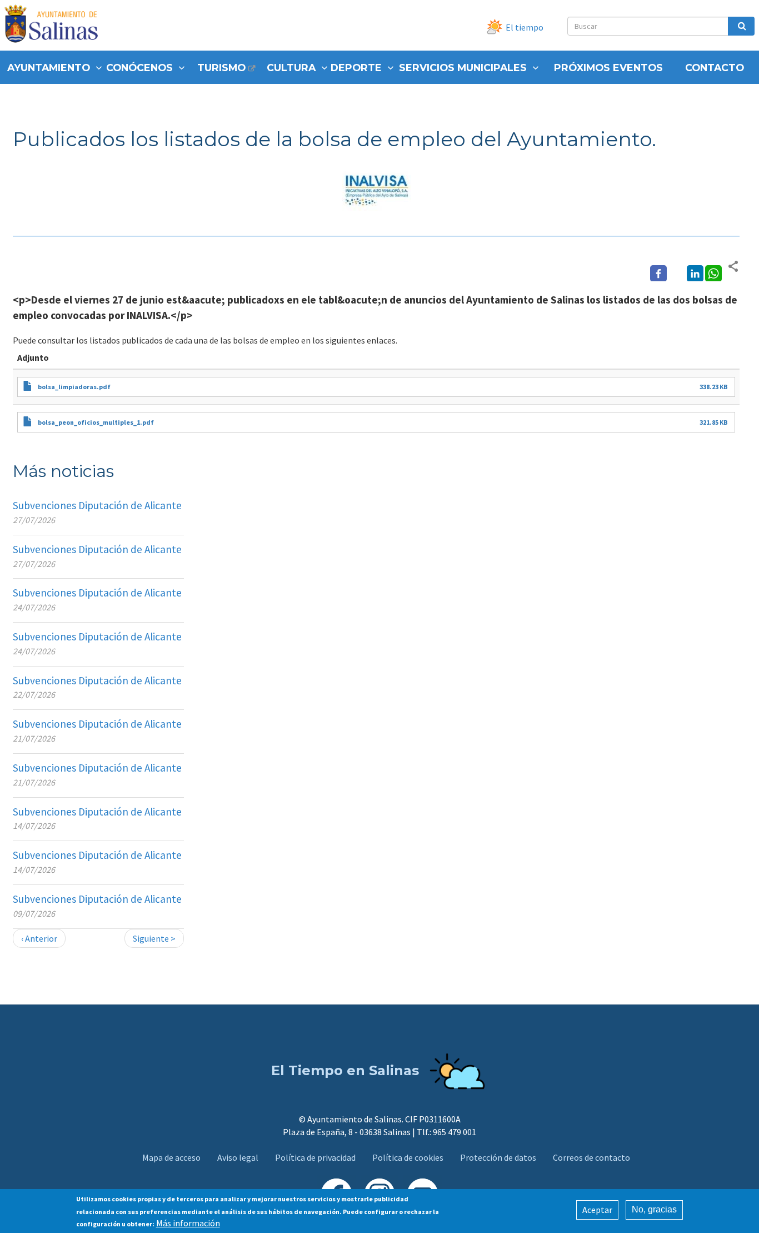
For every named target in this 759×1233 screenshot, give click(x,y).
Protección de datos (498, 1157)
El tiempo (524, 27)
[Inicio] (55, 25)
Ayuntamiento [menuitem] (48, 67)
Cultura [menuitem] (291, 67)
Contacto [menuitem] (714, 67)
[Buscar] (741, 26)
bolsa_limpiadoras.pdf (74, 386)
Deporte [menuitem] (356, 67)
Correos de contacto (591, 1157)
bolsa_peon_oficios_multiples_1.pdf (96, 422)
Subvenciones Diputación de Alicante (97, 505)
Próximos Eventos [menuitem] (608, 67)
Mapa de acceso (171, 1157)
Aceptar (597, 1209)
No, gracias (654, 1209)
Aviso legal (237, 1157)
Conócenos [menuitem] (139, 67)
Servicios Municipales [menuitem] (463, 67)
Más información (188, 1223)
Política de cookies (407, 1157)
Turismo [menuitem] (221, 67)
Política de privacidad (315, 1157)
